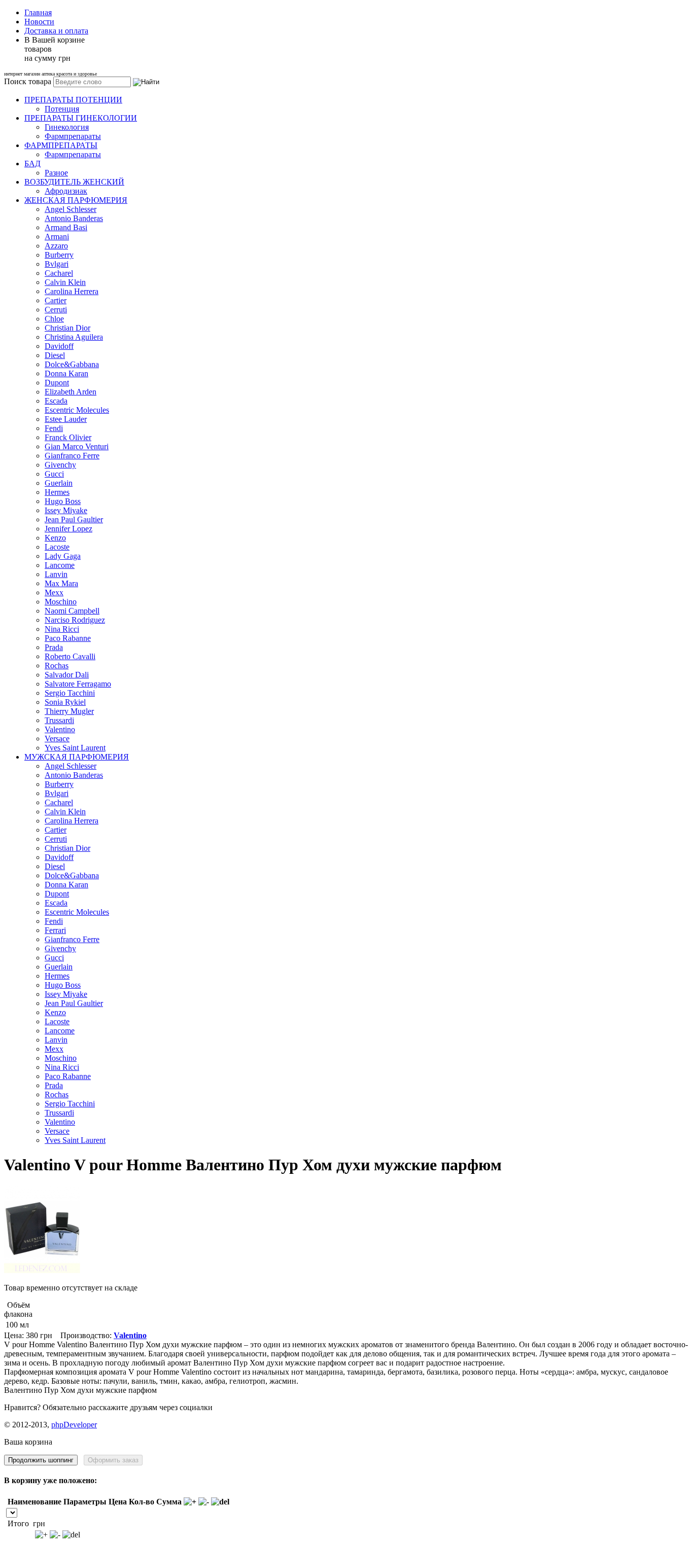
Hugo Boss (63, 501)
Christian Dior (67, 328)
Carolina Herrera (71, 291)
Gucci (54, 474)
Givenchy (60, 464)
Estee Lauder (66, 419)
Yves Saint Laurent (75, 747)
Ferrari (55, 930)
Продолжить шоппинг (41, 1460)
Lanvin (56, 574)
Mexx (54, 592)
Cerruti (56, 309)
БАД (32, 163)
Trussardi (59, 720)
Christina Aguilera (74, 337)
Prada (54, 647)
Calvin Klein (65, 282)
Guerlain (59, 483)
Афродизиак (66, 191)
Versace (57, 738)
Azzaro (56, 245)
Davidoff (59, 346)
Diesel (55, 355)
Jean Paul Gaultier (74, 519)
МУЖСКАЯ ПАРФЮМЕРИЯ (76, 756)
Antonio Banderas (74, 218)
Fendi (54, 428)
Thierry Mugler (69, 711)
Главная (38, 12)
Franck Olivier (68, 437)
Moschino (61, 601)
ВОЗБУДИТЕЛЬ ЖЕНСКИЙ (74, 181)
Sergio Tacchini (70, 693)
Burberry (59, 254)
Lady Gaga (63, 556)
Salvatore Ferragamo (78, 683)
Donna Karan (66, 373)
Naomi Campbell (72, 610)
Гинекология (67, 127)
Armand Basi (66, 227)
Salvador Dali (67, 674)
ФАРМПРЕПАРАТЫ (60, 145)
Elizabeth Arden (70, 391)
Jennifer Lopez (68, 528)
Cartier (55, 300)
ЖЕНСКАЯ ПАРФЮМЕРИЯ (75, 200)
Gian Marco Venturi (77, 446)
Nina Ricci (62, 629)
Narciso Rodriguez (75, 620)
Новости (39, 21)
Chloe (54, 318)
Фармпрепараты (73, 136)
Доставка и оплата (56, 30)
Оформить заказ (113, 1460)
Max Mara (61, 583)
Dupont (57, 382)
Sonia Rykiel (65, 702)
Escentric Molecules (77, 410)
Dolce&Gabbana (72, 364)
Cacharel (59, 273)
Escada (56, 401)
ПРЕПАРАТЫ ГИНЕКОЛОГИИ (80, 118)
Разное (56, 172)
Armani (57, 236)
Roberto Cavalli (70, 656)
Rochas (56, 665)
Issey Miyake (66, 510)
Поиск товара (27, 81)
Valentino (60, 729)
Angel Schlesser (70, 209)
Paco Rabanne (68, 638)
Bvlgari (56, 264)
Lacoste (57, 547)
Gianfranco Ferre (72, 455)
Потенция (62, 108)
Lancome (60, 565)
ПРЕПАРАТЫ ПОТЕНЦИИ (73, 99)
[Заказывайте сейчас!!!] (42, 1270)
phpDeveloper (74, 1424)
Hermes (57, 492)
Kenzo (55, 537)
